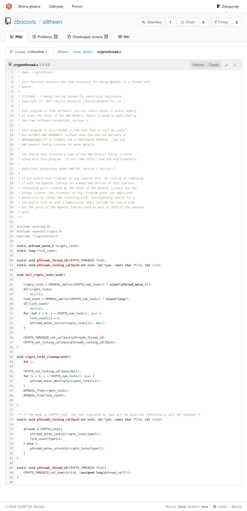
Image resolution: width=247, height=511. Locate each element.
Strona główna (29, 6)
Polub (190, 22)
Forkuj (223, 22)
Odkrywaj (56, 6)
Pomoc (77, 6)
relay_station (83, 51)
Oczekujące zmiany (90, 36)
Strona (237, 506)
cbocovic (25, 21)
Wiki (126, 36)
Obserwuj (154, 22)
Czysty (214, 64)
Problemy (47, 36)
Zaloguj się (230, 6)
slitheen (52, 21)
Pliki (18, 36)
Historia (198, 64)
